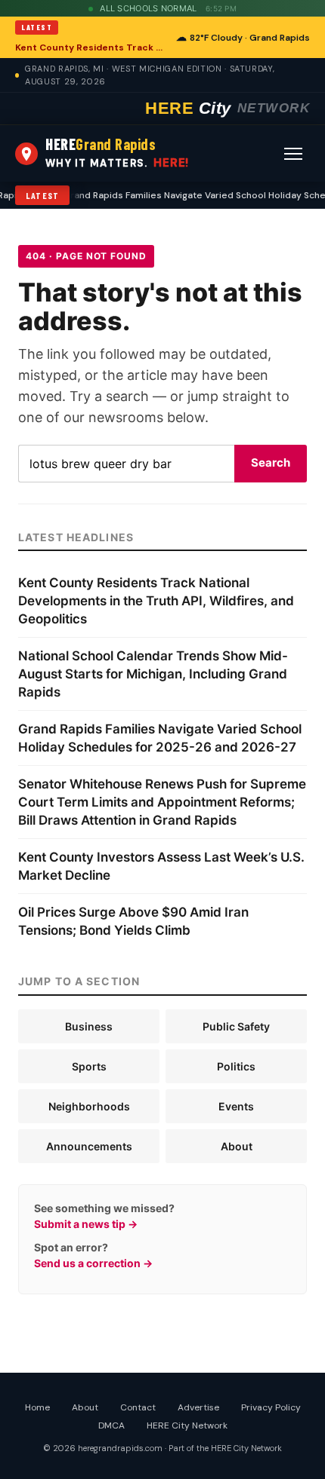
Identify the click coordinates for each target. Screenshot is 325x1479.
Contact (138, 1407)
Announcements (89, 1146)
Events (236, 1106)
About (236, 1146)
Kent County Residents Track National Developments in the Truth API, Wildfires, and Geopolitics (91, 47)
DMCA (111, 1425)
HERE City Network (187, 1425)
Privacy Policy (271, 1407)
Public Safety (236, 1026)
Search (270, 462)
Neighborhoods (89, 1106)
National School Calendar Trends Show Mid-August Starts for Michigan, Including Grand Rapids (153, 674)
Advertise (198, 1407)
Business (89, 1026)
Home (37, 1407)
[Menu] (293, 153)
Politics (236, 1066)
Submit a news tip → (86, 1223)
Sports (89, 1066)
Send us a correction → (93, 1263)
